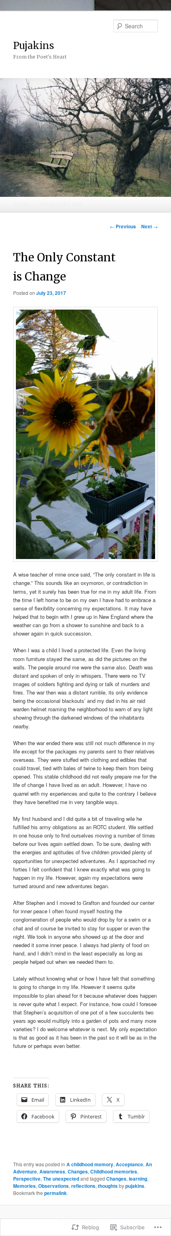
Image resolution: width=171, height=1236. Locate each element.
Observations (53, 1185)
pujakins (134, 1185)
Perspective (27, 1178)
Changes (78, 1171)
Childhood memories (113, 1171)
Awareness (52, 1171)
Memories (24, 1185)
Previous (123, 226)
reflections (83, 1185)
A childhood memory (89, 1164)
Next (149, 226)
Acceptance (129, 1164)
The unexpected (61, 1178)
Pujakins (33, 45)
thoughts (108, 1185)
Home (21, 203)
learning (138, 1178)
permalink (55, 1193)
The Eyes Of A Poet (61, 203)
